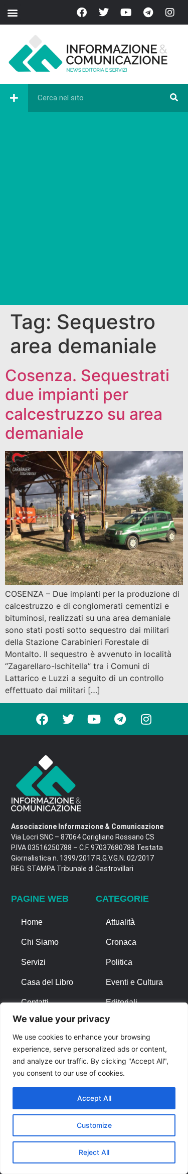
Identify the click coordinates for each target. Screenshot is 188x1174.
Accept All (94, 1098)
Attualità (120, 922)
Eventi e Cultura (134, 982)
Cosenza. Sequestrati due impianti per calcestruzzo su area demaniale (87, 404)
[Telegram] (148, 13)
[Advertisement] (94, 211)
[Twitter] (104, 13)
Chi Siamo (40, 942)
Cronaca (121, 942)
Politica (119, 962)
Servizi (33, 962)
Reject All (94, 1152)
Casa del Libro (47, 982)
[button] (12, 12)
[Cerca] (174, 98)
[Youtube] (126, 13)
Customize (94, 1125)
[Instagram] (170, 13)
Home (32, 922)
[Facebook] (82, 13)
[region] (94, 1088)
